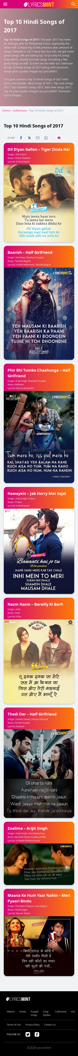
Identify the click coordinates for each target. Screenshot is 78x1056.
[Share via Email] (37, 137)
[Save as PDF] (59, 137)
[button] (5, 4)
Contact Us (50, 1024)
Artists (22, 1011)
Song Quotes (47, 1013)
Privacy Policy (32, 1024)
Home (6, 110)
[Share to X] (29, 137)
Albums (11, 1011)
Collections (19, 110)
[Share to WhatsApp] (46, 137)
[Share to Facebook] (21, 137)
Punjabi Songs (34, 1013)
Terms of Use (14, 1024)
